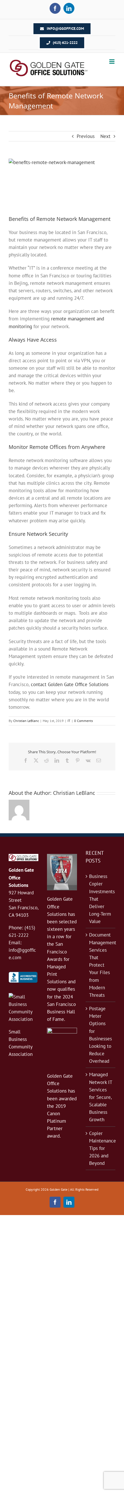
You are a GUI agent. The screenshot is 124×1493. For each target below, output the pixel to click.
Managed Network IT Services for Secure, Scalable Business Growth (100, 1097)
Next (105, 136)
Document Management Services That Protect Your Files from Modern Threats (100, 965)
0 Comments (83, 721)
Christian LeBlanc (26, 721)
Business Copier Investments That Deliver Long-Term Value (100, 898)
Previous (86, 136)
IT (68, 721)
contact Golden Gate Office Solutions (69, 684)
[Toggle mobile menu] (112, 62)
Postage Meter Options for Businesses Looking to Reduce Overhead (100, 1034)
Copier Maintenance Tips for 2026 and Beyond (100, 1148)
